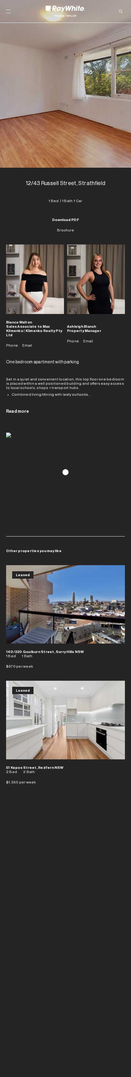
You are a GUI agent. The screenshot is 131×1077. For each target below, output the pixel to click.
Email (27, 345)
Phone (12, 345)
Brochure (65, 230)
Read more (17, 411)
